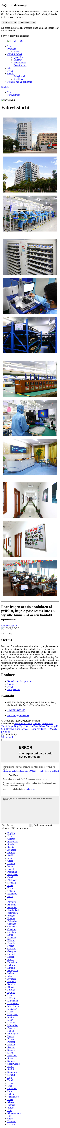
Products (11, 49)
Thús (9, 46)
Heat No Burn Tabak (34, 726)
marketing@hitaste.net (18, 715)
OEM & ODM (14, 54)
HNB (16, 51)
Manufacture (20, 62)
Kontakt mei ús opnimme (19, 81)
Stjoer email (7, 737)
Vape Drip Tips (15, 726)
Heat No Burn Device (16, 729)
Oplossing (18, 57)
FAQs (10, 70)
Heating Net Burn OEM (40, 729)
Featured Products (23, 723)
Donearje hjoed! (9, 625)
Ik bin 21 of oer (9, 22)
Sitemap (37, 723)
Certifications (20, 65)
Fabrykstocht (20, 76)
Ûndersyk (18, 60)
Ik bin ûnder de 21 (27, 22)
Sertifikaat (18, 79)
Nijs (9, 68)
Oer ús (10, 73)
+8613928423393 (16, 710)
